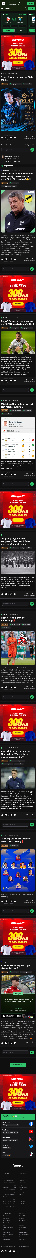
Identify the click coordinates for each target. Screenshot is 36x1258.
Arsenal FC (21, 1213)
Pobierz (30, 3)
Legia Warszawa (7, 1213)
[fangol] (18, 1165)
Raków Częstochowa (8, 1234)
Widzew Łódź (6, 1232)
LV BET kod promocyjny (9, 1192)
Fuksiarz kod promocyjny (9, 1189)
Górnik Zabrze (6, 1220)
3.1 (14, 26)
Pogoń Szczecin (7, 1229)
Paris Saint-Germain (24, 1234)
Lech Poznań (6, 1218)
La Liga (21, 1189)
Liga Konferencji (23, 1203)
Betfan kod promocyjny (9, 1196)
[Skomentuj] (32, 269)
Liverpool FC (22, 1218)
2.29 (6, 26)
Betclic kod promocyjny (9, 1201)
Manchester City (23, 1220)
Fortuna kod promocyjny (9, 1194)
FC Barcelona (22, 1227)
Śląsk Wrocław (6, 1222)
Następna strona (16, 1064)
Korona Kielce (6, 1239)
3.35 (22, 26)
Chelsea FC (22, 1215)
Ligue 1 (20, 1196)
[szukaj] (25, 8)
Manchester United (23, 1222)
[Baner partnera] (18, 52)
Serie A (21, 1194)
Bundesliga (22, 1192)
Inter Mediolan (22, 1239)
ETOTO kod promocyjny (9, 1180)
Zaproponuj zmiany (8, 1171)
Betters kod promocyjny (9, 1199)
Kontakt (21, 1171)
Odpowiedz (17, 161)
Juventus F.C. (22, 1236)
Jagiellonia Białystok (8, 1227)
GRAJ (8, 30)
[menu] (2, 8)
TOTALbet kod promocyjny (9, 1206)
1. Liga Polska (22, 1182)
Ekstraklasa (21, 1180)
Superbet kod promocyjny (9, 1187)
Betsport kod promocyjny (9, 1185)
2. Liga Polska (22, 1185)
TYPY (20, 30)
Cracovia (5, 1225)
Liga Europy (22, 1201)
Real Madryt (22, 1225)
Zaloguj (31, 8)
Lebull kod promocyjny (9, 1182)
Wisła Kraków (6, 1215)
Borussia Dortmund (23, 1232)
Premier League (23, 1187)
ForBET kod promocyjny (9, 1203)
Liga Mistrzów (22, 1199)
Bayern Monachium (23, 1229)
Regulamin (6, 1173)
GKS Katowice (6, 1236)
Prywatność (22, 1173)
